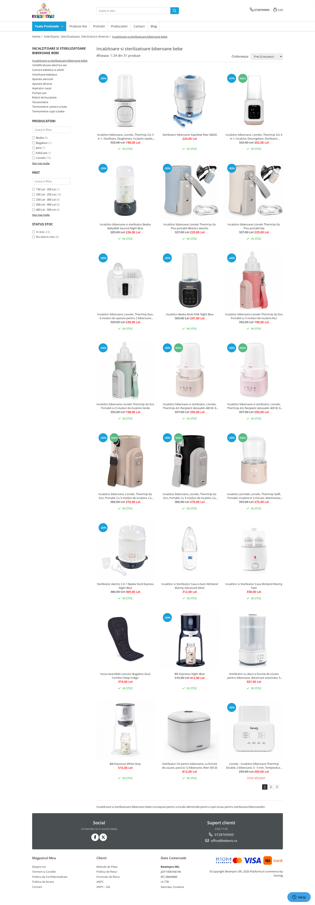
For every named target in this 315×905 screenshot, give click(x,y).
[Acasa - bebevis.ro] (53, 10)
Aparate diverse (42, 84)
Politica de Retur (106, 872)
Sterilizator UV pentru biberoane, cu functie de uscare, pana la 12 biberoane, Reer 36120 (189, 766)
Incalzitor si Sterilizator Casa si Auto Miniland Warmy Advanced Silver (189, 586)
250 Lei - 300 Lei (46, 199)
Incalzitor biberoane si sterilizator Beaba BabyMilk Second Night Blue (125, 226)
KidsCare (41, 153)
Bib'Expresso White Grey (125, 764)
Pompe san (39, 93)
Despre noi (39, 867)
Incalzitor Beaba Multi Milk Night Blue (189, 314)
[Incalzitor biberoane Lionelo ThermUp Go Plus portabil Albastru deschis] (190, 190)
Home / (37, 36)
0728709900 (224, 834)
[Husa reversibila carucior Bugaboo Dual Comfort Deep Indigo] (125, 640)
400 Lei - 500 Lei (46, 209)
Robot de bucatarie (44, 97)
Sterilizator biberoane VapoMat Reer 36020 (189, 135)
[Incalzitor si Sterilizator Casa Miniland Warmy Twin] (254, 550)
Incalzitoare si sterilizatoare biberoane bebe (59, 61)
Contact (139, 26)
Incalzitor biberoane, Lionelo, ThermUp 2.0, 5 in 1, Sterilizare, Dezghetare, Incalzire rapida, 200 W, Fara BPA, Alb (125, 136)
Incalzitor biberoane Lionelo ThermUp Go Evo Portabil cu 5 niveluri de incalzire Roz (254, 316)
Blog (154, 26)
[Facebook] (95, 837)
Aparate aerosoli (42, 79)
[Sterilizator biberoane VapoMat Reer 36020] (190, 101)
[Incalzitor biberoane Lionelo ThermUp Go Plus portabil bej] (254, 190)
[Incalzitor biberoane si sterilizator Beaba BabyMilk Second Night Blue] (125, 190)
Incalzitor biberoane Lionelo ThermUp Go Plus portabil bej (254, 226)
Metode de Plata (106, 867)
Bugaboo (42, 143)
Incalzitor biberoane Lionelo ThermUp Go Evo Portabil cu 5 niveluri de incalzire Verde (125, 406)
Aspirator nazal (41, 88)
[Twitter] (103, 837)
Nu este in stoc (45, 237)
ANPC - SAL (103, 887)
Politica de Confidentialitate (49, 877)
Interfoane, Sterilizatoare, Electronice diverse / (77, 36)
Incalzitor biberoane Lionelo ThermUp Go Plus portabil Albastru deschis (189, 226)
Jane (38, 148)
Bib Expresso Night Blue (189, 674)
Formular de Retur (108, 877)
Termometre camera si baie (49, 107)
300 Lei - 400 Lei (46, 204)
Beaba (40, 138)
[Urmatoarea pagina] (277, 787)
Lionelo (40, 158)
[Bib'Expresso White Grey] (125, 730)
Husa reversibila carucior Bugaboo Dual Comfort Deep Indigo (125, 676)
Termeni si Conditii (44, 872)
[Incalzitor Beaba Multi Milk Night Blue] (190, 280)
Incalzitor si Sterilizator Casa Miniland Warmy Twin (253, 586)
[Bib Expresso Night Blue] (190, 640)
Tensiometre (40, 102)
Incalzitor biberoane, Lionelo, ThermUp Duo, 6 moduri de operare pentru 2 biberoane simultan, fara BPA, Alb (125, 316)
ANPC (100, 882)
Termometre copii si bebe (48, 111)
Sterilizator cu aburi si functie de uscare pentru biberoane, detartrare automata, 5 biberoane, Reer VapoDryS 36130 (253, 676)
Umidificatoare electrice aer (49, 65)
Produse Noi (78, 26)
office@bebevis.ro (223, 840)
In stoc (40, 232)
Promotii (99, 26)
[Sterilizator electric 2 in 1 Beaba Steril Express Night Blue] (125, 550)
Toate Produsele (47, 26)
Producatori (119, 26)
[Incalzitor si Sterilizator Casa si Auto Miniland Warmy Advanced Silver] (190, 550)
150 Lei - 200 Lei (46, 189)
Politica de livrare (43, 882)
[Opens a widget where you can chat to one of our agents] (299, 897)
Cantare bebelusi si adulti (48, 70)
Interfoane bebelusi (44, 74)
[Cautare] (174, 10)
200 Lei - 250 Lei (46, 194)
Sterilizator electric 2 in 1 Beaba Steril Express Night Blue (125, 586)
